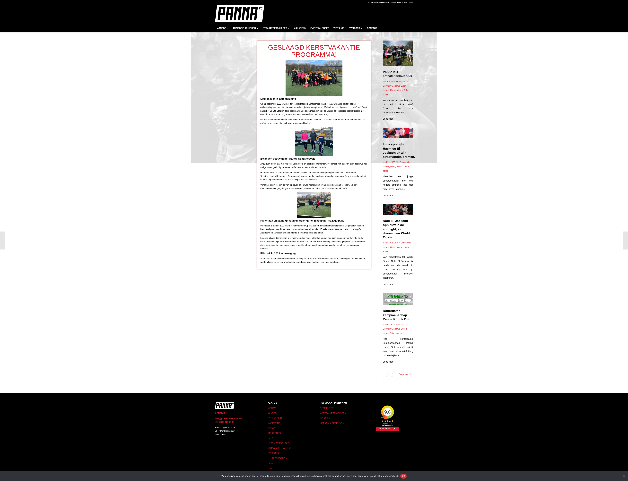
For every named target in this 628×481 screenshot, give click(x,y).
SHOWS (272, 428)
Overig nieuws (396, 167)
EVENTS (272, 438)
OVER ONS (273, 453)
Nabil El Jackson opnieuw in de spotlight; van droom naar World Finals (396, 229)
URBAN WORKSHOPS (279, 443)
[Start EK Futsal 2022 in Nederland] (625, 240)
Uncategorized (396, 90)
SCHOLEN (325, 418)
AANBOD (272, 413)
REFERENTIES (279, 458)
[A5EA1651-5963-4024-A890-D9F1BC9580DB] (398, 209)
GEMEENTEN (326, 408)
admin (385, 94)
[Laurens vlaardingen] (398, 53)
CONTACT (273, 468)
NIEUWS (272, 408)
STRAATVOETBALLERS (279, 448)
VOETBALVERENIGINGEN (333, 413)
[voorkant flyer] (398, 299)
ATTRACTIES (274, 433)
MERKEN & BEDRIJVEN (332, 423)
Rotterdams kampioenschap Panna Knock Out (396, 315)
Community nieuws (391, 86)
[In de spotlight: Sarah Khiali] (2, 240)
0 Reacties (400, 81)
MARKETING (274, 423)
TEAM (271, 463)
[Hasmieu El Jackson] (398, 133)
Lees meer (388, 118)
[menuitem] (223, 28)
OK (403, 476)
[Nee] (624, 476)
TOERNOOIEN (275, 418)
